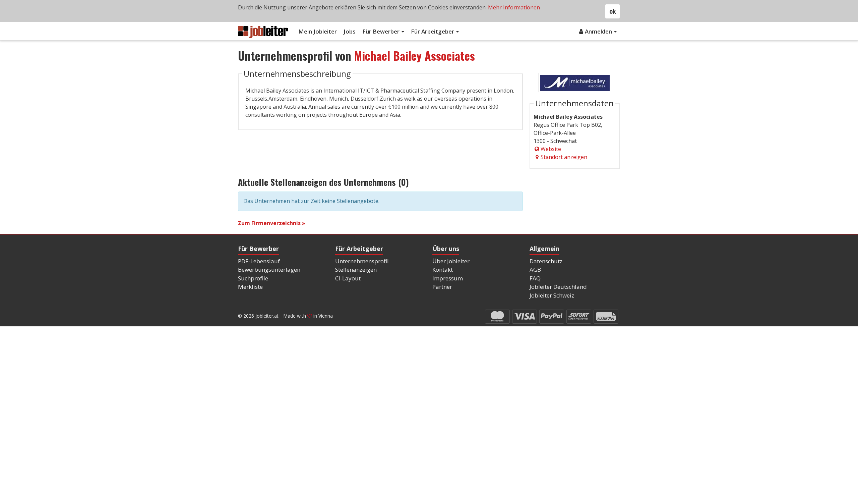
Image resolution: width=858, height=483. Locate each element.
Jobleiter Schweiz (552, 295)
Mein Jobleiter (317, 31)
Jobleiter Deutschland (558, 286)
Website (551, 149)
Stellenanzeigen (356, 269)
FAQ (535, 278)
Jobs (350, 31)
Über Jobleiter (451, 261)
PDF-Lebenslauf (259, 261)
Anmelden (599, 31)
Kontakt (442, 269)
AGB (535, 269)
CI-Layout (348, 278)
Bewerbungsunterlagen (269, 269)
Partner (442, 286)
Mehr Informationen (514, 7)
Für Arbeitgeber (433, 31)
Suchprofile (253, 278)
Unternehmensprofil (362, 261)
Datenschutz (546, 261)
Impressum (447, 278)
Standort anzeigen (564, 157)
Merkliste (250, 286)
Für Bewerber (381, 31)
